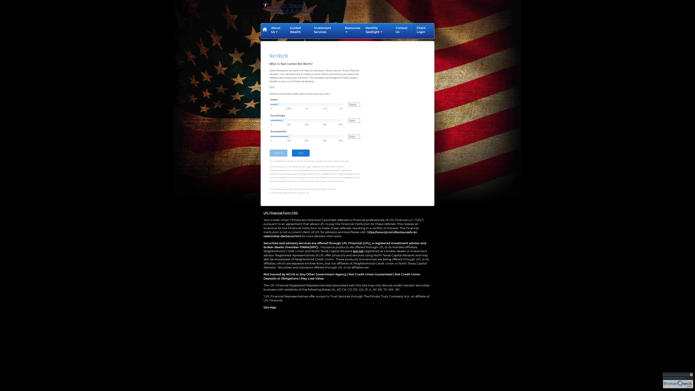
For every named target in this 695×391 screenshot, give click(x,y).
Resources (352, 28)
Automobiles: (278, 131)
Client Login (421, 30)
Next (300, 153)
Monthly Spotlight (373, 30)
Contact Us (402, 30)
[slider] (306, 104)
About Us (275, 30)
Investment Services (322, 30)
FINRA (304, 247)
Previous (278, 153)
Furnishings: (278, 115)
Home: (274, 99)
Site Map (270, 307)
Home (264, 30)
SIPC (313, 247)
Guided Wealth (295, 30)
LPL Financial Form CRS (281, 213)
